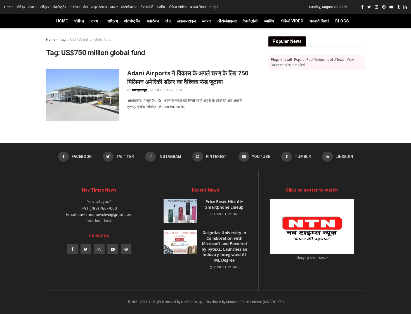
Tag (63, 39)
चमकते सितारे (198, 7)
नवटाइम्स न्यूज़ (139, 90)
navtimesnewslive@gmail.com (105, 214)
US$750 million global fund (90, 39)
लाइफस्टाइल (99, 7)
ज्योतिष (161, 7)
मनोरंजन (75, 7)
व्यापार (114, 7)
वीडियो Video (177, 7)
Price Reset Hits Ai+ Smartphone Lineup (224, 204)
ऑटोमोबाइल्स (129, 7)
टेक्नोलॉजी (147, 7)
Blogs (213, 7)
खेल (85, 7)
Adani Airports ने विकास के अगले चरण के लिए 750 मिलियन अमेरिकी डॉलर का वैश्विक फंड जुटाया (188, 77)
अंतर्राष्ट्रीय (59, 7)
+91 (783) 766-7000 (99, 208)
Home (8, 7)
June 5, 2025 (163, 90)
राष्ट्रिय (44, 7)
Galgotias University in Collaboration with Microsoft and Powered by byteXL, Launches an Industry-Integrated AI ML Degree (224, 246)
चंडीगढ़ (20, 7)
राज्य (31, 7)
